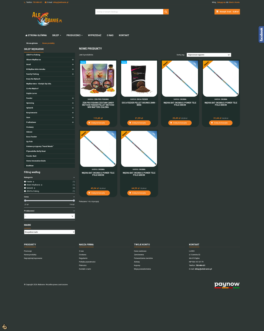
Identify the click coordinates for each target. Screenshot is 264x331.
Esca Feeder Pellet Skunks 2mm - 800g (139, 104)
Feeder (29, 98)
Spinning (30, 103)
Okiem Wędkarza (33, 60)
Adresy (137, 262)
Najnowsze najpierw (209, 55)
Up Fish (29, 141)
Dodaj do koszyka (96, 123)
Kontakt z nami (85, 269)
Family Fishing (32, 74)
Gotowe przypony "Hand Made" (39, 146)
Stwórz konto (234, 2)
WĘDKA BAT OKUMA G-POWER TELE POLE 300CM (180, 104)
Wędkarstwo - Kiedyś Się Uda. (39, 84)
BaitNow (30, 166)
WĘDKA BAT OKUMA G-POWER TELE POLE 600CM (139, 174)
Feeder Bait (31, 156)
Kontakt (194, 244)
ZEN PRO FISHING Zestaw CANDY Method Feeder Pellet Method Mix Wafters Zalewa (98, 105)
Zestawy (30, 127)
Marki (27, 225)
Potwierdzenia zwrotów (143, 258)
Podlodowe (31, 122)
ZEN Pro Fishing (33, 55)
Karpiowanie (31, 113)
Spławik (29, 108)
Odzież (29, 132)
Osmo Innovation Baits (36, 161)
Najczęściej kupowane (33, 258)
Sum (28, 117)
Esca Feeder (31, 137)
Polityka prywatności (87, 262)
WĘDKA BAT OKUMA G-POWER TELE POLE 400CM (221, 104)
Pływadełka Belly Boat (36, 151)
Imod (28, 64)
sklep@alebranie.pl (60, 2)
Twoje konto (142, 244)
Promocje (28, 251)
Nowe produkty (30, 255)
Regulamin (83, 258)
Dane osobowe (140, 251)
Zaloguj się (221, 2)
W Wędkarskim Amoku (35, 69)
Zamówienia (139, 255)
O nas (81, 251)
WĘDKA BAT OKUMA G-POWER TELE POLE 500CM (98, 174)
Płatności (82, 265)
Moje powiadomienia (142, 269)
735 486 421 (37, 2)
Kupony (137, 265)
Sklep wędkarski (34, 49)
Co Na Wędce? (32, 88)
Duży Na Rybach (33, 79)
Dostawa (82, 255)
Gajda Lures (31, 93)
